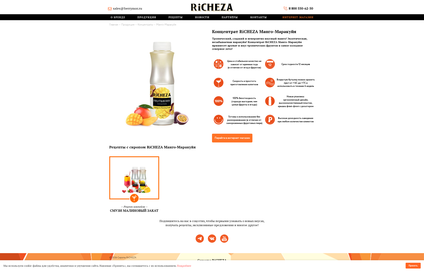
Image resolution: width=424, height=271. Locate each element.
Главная (113, 25)
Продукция (146, 17)
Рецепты (175, 17)
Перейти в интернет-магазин (232, 138)
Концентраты (145, 25)
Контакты (258, 17)
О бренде (118, 17)
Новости (202, 17)
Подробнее (184, 266)
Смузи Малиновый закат (134, 210)
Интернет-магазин (297, 17)
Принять (413, 265)
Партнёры (230, 17)
